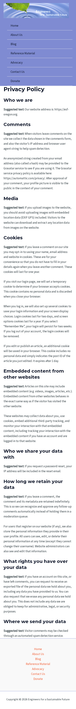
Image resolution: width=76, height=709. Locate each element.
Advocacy (17, 62)
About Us (16, 35)
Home (14, 26)
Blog (13, 44)
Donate (15, 81)
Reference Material (23, 53)
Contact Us (18, 72)
